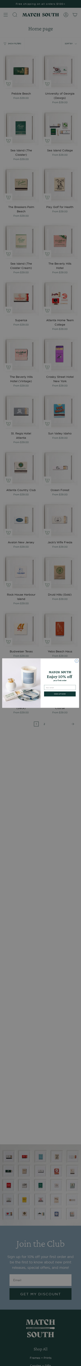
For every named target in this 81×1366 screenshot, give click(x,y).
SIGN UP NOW (60, 694)
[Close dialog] (76, 661)
